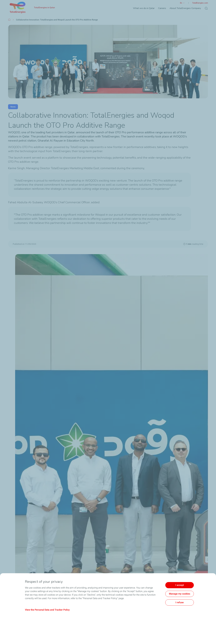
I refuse (179, 602)
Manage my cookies (179, 593)
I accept (179, 585)
